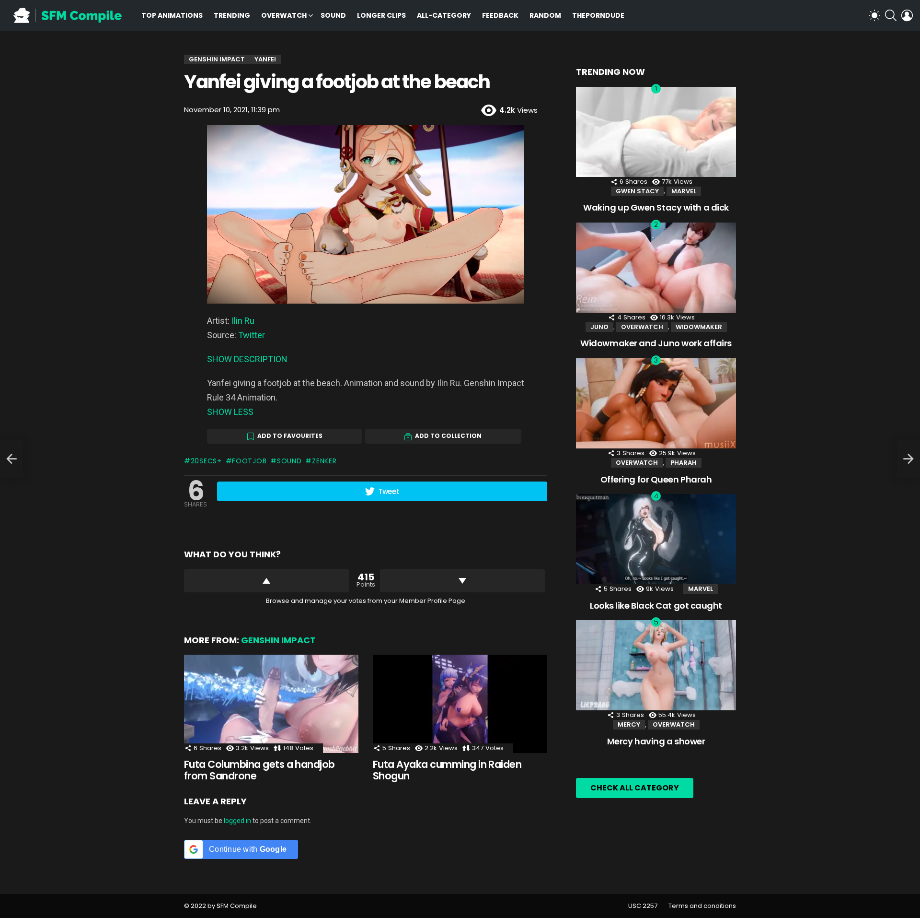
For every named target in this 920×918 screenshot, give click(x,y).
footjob (249, 461)
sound (289, 461)
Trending (232, 15)
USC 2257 (642, 906)
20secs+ (206, 461)
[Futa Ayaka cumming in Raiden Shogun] (460, 704)
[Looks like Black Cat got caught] (656, 539)
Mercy (629, 724)
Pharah (683, 462)
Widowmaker (699, 326)
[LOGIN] (907, 15)
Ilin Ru (242, 321)
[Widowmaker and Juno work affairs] (656, 268)
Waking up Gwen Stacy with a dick (656, 207)
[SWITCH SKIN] (874, 15)
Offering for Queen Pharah (656, 479)
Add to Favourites (289, 436)
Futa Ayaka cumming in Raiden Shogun (447, 770)
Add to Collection (448, 436)
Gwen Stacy (637, 191)
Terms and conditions (702, 906)
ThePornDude (598, 15)
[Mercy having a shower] (656, 665)
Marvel (683, 191)
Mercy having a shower (656, 741)
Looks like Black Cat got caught (656, 606)
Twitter (251, 335)
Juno (599, 326)
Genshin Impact (278, 640)
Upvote (266, 580)
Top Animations (172, 15)
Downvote (462, 580)
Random (545, 15)
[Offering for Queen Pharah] (656, 403)
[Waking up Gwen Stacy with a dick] (656, 132)
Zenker (324, 461)
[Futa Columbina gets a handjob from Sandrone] (271, 704)
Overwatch (284, 15)
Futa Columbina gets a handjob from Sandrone (259, 770)
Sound (333, 15)
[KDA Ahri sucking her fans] (11, 459)
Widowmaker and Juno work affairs (656, 343)
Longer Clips (381, 15)
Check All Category (634, 787)
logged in (237, 820)
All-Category (444, 15)
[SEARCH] (891, 15)
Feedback (500, 15)
